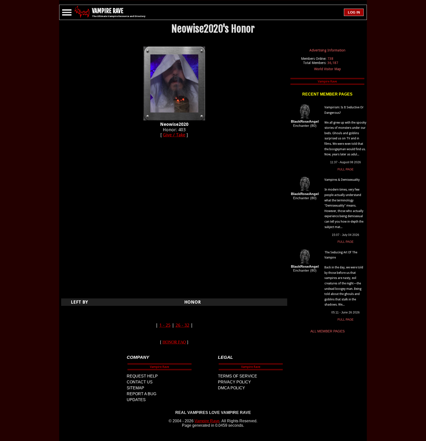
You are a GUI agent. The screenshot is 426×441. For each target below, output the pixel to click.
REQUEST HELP (142, 376)
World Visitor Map (327, 69)
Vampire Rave (207, 421)
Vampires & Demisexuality (342, 179)
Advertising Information (327, 50)
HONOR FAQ (174, 342)
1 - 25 (165, 325)
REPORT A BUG (141, 394)
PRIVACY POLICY (234, 382)
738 (330, 59)
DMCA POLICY (231, 388)
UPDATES (136, 400)
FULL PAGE (345, 169)
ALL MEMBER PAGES (327, 331)
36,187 (332, 63)
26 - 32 (182, 325)
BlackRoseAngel (305, 121)
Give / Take (174, 134)
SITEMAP (135, 388)
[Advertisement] (174, 220)
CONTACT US (140, 382)
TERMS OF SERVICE (237, 376)
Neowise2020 (174, 124)
